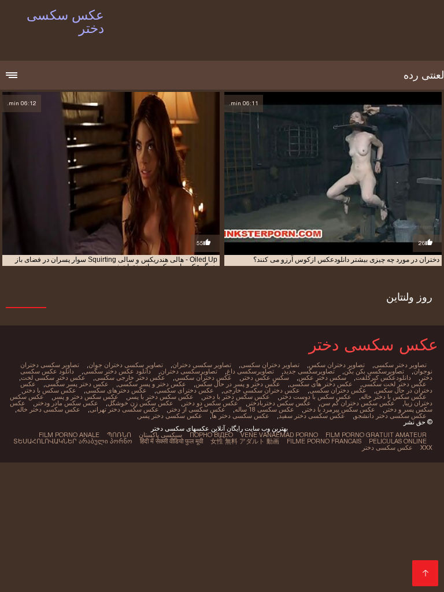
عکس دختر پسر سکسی (77, 383)
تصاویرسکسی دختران (188, 371)
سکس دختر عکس (322, 377)
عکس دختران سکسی (338, 390)
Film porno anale (69, 434)
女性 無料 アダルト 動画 (244, 441)
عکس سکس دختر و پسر (86, 396)
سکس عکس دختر (265, 377)
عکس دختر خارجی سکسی (130, 377)
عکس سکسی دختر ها (240, 415)
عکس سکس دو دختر (210, 402)
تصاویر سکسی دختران (201, 364)
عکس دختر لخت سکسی (394, 383)
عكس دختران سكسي (203, 377)
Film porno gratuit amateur (376, 434)
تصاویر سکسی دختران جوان (125, 364)
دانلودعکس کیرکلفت (383, 377)
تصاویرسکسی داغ (250, 371)
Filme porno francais (324, 441)
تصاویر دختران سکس (337, 364)
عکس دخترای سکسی (185, 390)
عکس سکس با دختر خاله (394, 396)
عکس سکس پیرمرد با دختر (339, 409)
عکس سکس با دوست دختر (315, 396)
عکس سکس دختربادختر (279, 402)
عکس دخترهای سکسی (116, 390)
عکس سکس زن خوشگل (140, 402)
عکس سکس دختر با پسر (161, 396)
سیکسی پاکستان (160, 434)
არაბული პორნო (105, 441)
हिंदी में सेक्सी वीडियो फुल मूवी (171, 441)
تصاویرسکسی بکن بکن (374, 371)
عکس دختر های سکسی (321, 383)
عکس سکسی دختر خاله (48, 409)
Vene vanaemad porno (279, 434)
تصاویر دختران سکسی (269, 364)
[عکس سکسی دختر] (425, 573)
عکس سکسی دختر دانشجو (390, 415)
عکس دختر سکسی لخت (53, 377)
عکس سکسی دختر (387, 447)
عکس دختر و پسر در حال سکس (237, 383)
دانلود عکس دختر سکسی (117, 371)
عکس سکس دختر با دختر (236, 396)
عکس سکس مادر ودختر (66, 402)
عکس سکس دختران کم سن (357, 402)
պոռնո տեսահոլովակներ (72, 438)
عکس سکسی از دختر (196, 409)
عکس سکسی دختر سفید (312, 415)
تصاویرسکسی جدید (309, 371)
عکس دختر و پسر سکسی (152, 383)
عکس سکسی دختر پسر (170, 415)
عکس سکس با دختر (49, 390)
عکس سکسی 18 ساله (264, 409)
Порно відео (211, 434)
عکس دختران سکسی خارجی (261, 390)
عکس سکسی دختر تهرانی (124, 409)
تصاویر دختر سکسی (400, 364)
